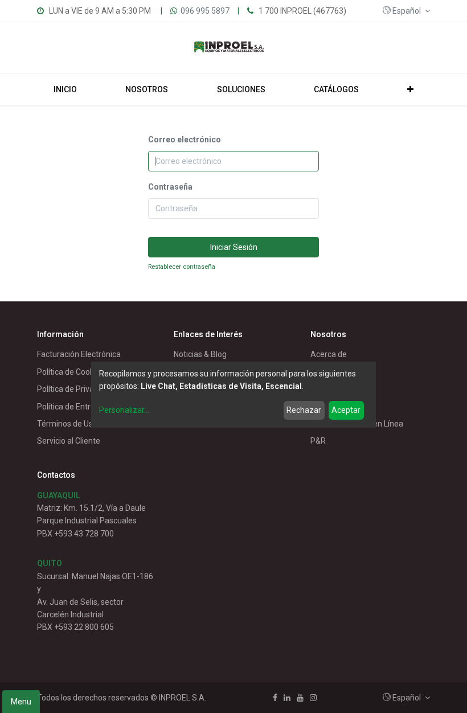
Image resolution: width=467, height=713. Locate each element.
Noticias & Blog (200, 354)
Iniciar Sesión (233, 247)
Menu (21, 701)
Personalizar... (124, 410)
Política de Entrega (70, 406)
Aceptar (346, 410)
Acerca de (328, 354)
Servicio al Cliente (68, 440)
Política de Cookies (70, 371)
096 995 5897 (205, 10)
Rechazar (303, 410)
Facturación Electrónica (79, 354)
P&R (318, 440)
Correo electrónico (184, 139)
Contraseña (170, 186)
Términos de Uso (67, 423)
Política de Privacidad (75, 389)
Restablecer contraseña (181, 267)
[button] (406, 11)
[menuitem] (65, 89)
